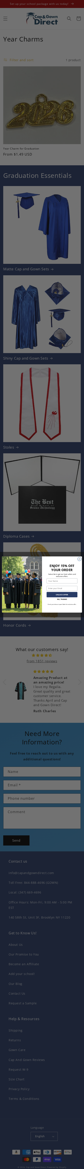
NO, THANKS (62, 599)
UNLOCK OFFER (62, 595)
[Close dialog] (79, 559)
